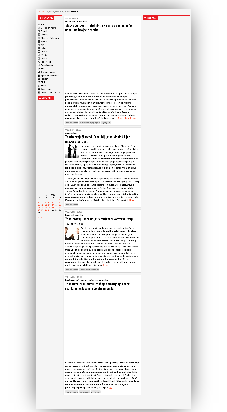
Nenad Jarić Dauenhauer (89, 270)
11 (42, 205)
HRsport (44, 79)
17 (39, 207)
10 (39, 205)
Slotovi (44, 86)
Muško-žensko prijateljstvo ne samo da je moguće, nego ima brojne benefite (98, 27)
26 (46, 210)
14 (53, 205)
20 (49, 207)
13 (49, 205)
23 (60, 207)
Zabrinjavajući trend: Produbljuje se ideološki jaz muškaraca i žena (97, 139)
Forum (44, 24)
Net (42, 45)
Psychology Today (127, 118)
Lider (131, 200)
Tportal (44, 41)
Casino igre (46, 89)
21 (53, 207)
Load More (102, 401)
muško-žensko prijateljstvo (90, 123)
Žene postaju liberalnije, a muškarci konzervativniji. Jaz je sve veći (99, 221)
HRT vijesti (46, 62)
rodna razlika (84, 392)
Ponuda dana (47, 65)
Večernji (44, 35)
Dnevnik (44, 52)
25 (42, 210)
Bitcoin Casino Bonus (50, 92)
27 (49, 210)
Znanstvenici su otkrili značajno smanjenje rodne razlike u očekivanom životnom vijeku (97, 286)
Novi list (44, 58)
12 (46, 205)
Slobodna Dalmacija (50, 38)
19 (46, 207)
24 (39, 210)
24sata (44, 55)
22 (56, 207)
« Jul (40, 217)
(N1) (111, 387)
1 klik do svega (48, 72)
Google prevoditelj (49, 28)
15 (56, 205)
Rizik (43, 82)
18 (42, 207)
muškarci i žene (72, 123)
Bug (42, 69)
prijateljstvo (106, 123)
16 (60, 205)
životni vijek (95, 392)
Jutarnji (44, 31)
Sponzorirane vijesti (50, 75)
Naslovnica (42, 11)
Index (43, 48)
